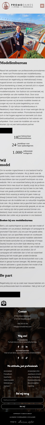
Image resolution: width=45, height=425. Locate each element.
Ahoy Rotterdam (34, 377)
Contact (7, 386)
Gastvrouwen (9, 380)
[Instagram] (23, 358)
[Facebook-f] (18, 358)
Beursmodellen (33, 383)
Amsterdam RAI (33, 371)
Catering (31, 386)
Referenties (8, 383)
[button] (42, 6)
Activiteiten (8, 371)
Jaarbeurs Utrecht (34, 374)
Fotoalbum (8, 374)
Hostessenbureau (34, 380)
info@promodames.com (23, 327)
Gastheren (8, 377)
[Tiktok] (27, 358)
